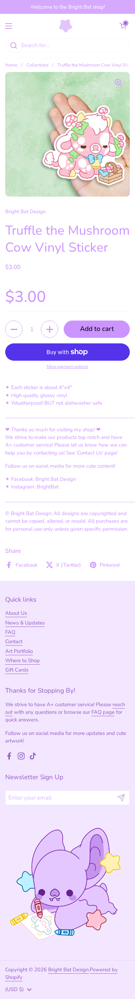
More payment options (67, 366)
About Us (16, 613)
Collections (37, 65)
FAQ (10, 632)
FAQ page (103, 712)
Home (11, 65)
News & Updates (25, 622)
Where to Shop (22, 660)
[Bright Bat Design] (65, 26)
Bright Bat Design (68, 969)
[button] (123, 26)
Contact (13, 641)
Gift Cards (16, 669)
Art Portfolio (19, 651)
